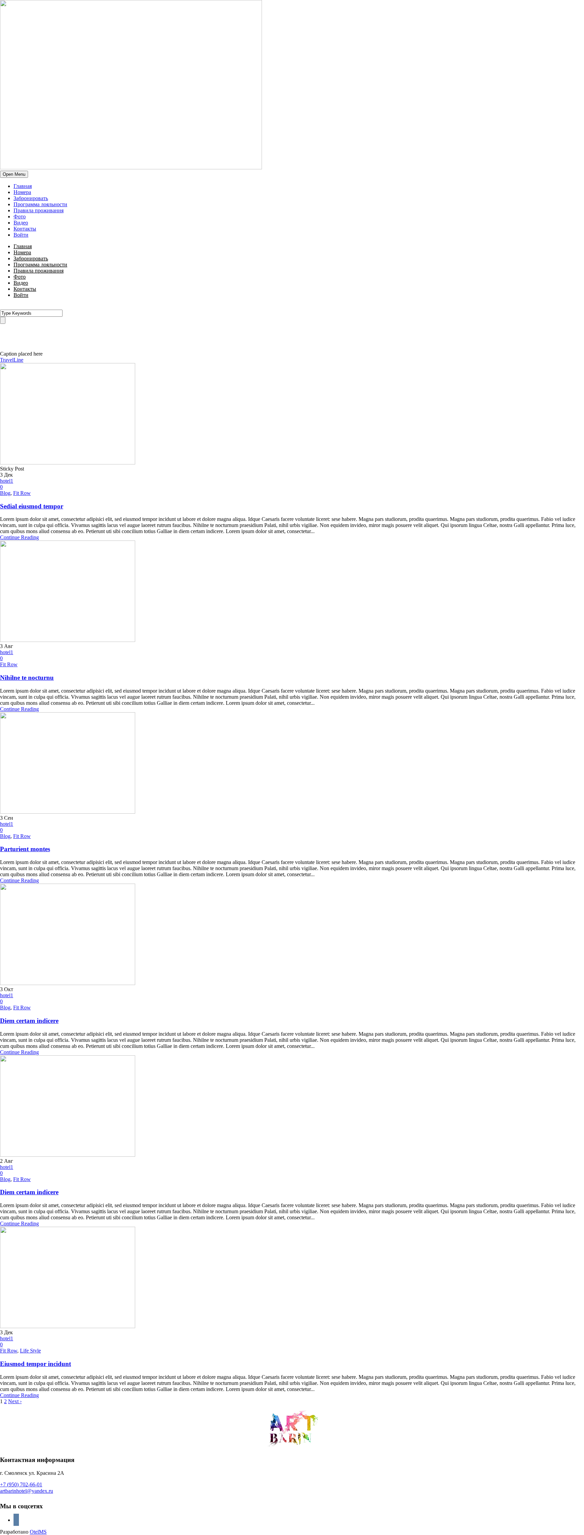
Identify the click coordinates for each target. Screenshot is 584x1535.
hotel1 (6, 481)
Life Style (30, 1350)
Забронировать (31, 198)
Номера (22, 192)
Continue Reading (19, 537)
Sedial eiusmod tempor (31, 506)
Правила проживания (39, 210)
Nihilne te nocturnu (27, 677)
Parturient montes (25, 849)
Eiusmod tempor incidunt (35, 1363)
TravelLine (11, 360)
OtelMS (38, 1532)
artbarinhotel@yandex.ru (26, 1491)
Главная (23, 186)
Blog (5, 493)
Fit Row (22, 493)
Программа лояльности (40, 204)
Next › (15, 1401)
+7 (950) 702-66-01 (21, 1484)
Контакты (25, 229)
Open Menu (14, 174)
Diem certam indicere (29, 1020)
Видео (21, 222)
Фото (20, 216)
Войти (21, 235)
